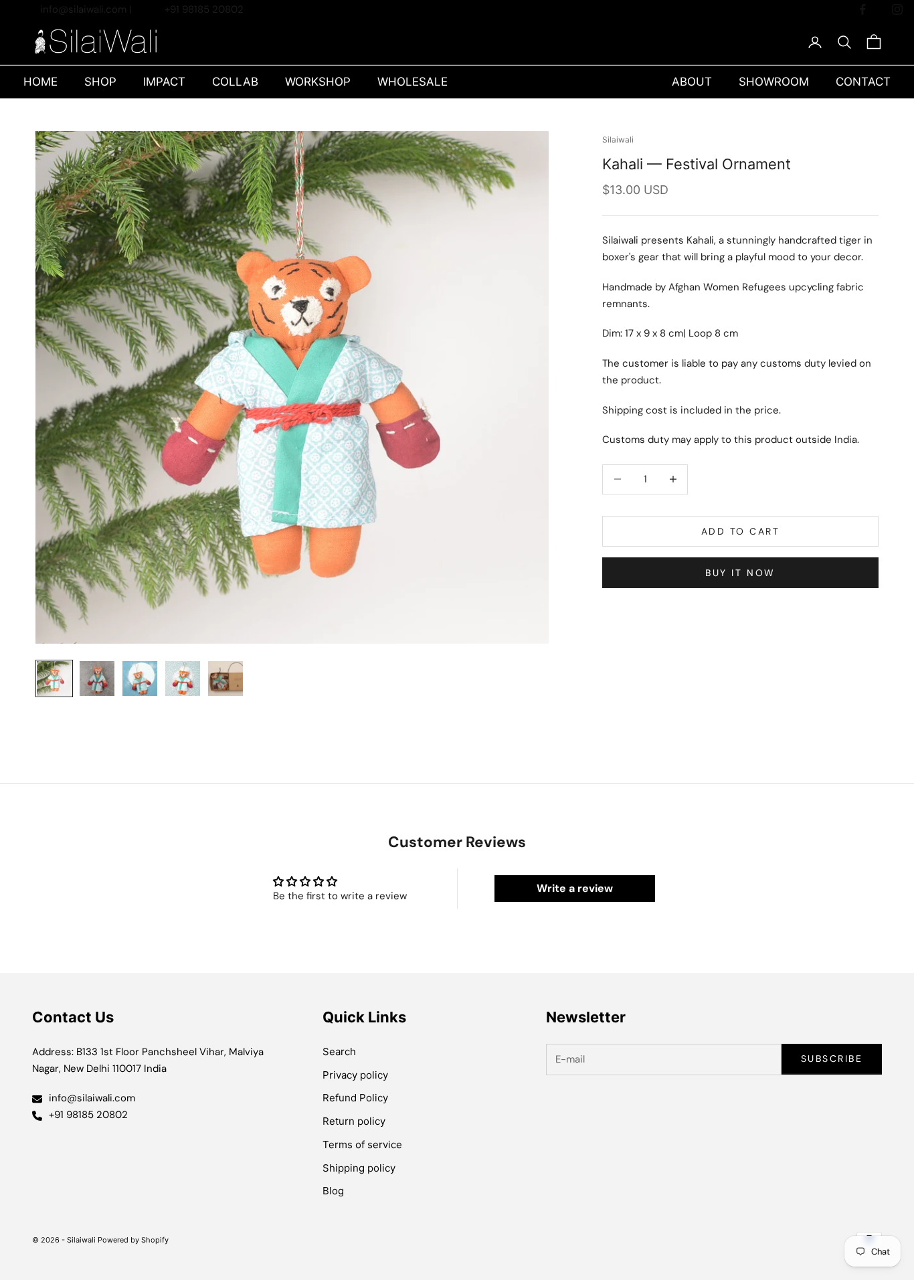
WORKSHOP (318, 81)
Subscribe (832, 1059)
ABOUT (692, 81)
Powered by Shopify (133, 1240)
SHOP (100, 81)
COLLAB (235, 81)
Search (339, 1051)
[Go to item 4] (182, 678)
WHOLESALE (412, 81)
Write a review (575, 888)
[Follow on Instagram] (897, 9)
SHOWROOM (774, 81)
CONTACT (863, 81)
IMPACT (164, 81)
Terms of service (362, 1144)
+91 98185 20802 (204, 9)
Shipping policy (359, 1168)
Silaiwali (618, 139)
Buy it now (740, 572)
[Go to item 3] (140, 678)
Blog (333, 1190)
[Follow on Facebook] (862, 9)
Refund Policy (355, 1097)
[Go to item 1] (54, 678)
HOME (40, 81)
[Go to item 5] (225, 678)
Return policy (354, 1121)
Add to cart (740, 531)
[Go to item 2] (97, 678)
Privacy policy (355, 1075)
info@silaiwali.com (84, 9)
